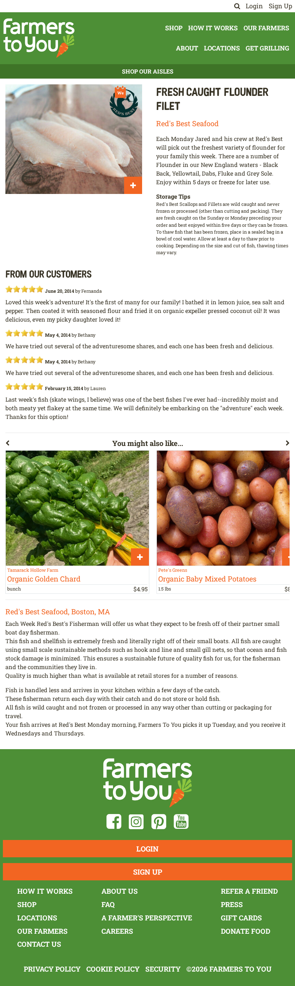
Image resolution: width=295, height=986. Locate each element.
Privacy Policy (52, 968)
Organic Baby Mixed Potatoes (207, 578)
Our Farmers (266, 28)
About (187, 48)
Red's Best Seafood (187, 123)
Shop (173, 28)
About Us (119, 891)
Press (232, 904)
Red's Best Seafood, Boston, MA (57, 611)
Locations (222, 48)
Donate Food (245, 931)
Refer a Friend (249, 891)
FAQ (108, 904)
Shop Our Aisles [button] (147, 71)
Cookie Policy (113, 968)
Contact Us (39, 944)
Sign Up (280, 6)
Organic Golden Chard (44, 578)
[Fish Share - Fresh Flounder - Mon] (73, 139)
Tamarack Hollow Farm (32, 570)
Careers (117, 931)
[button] (58, 444)
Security (163, 968)
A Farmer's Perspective (146, 917)
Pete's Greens (172, 570)
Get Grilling (267, 48)
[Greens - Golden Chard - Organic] (77, 508)
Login (254, 6)
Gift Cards (241, 917)
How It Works (213, 28)
